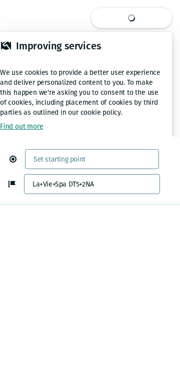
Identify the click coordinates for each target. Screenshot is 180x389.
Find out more (21, 126)
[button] (17, 159)
